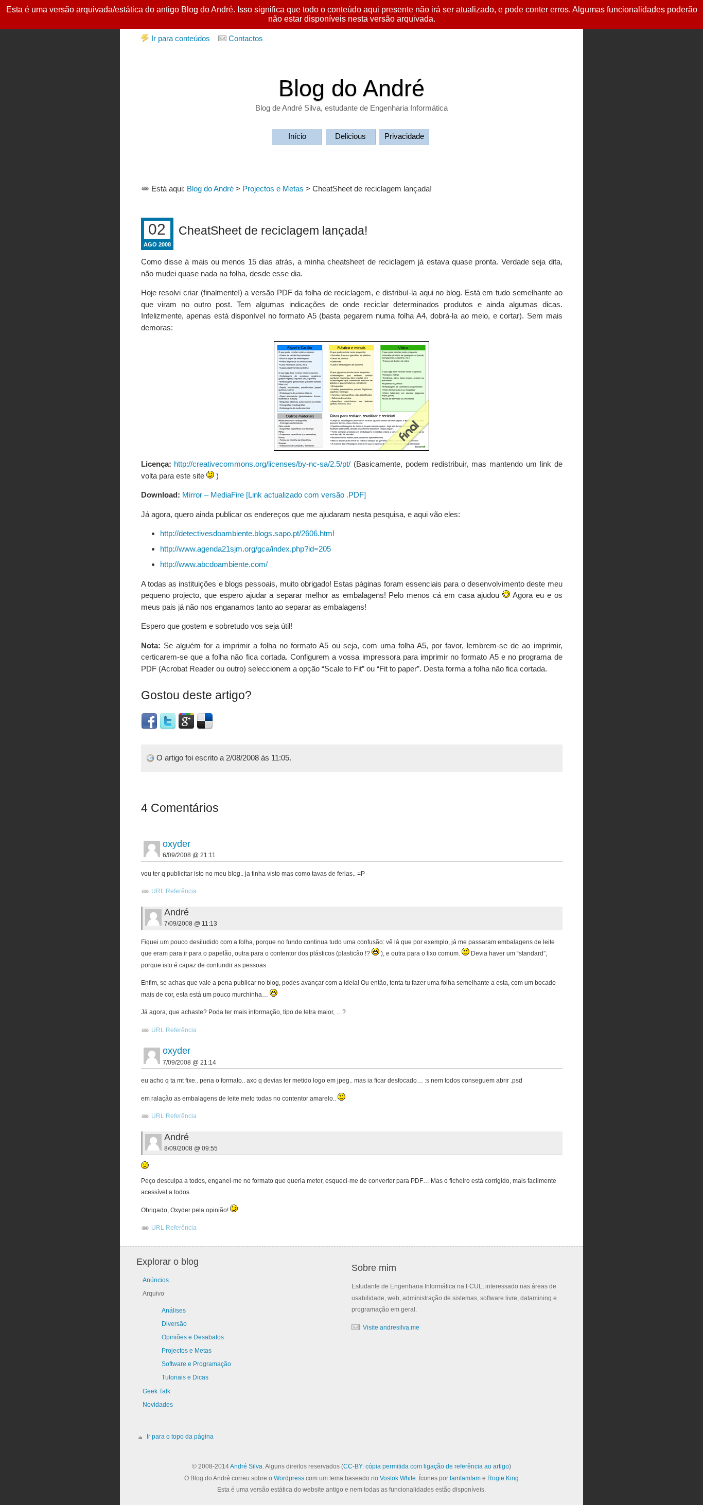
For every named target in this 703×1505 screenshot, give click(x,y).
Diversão (174, 1323)
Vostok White (398, 1478)
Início (297, 136)
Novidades (158, 1404)
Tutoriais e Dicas (185, 1377)
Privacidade (404, 136)
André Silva (246, 1466)
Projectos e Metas (273, 188)
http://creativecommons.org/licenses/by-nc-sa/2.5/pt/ (262, 463)
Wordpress (289, 1478)
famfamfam (465, 1478)
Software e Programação (196, 1364)
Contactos (246, 38)
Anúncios (156, 1280)
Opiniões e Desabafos (193, 1337)
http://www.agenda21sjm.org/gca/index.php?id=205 (245, 548)
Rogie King (503, 1478)
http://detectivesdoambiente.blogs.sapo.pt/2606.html (247, 533)
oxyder (176, 844)
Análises (174, 1310)
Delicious (350, 136)
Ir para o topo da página (180, 1436)
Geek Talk (156, 1391)
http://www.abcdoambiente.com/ (214, 564)
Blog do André (351, 88)
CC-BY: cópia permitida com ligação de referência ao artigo (426, 1466)
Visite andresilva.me (391, 1327)
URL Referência (174, 891)
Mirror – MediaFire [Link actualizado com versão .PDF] (274, 494)
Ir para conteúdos (180, 38)
